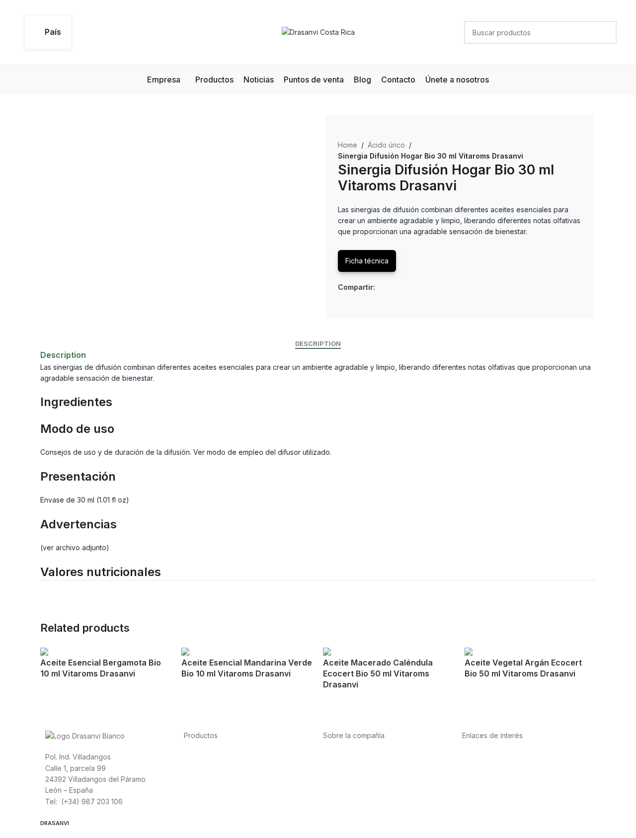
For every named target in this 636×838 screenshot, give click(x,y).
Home (347, 145)
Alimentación (204, 756)
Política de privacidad (497, 756)
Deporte (197, 767)
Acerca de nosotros (355, 756)
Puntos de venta (350, 778)
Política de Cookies (494, 789)
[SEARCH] (605, 32)
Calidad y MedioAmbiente (504, 801)
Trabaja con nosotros (358, 789)
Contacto (338, 801)
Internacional (344, 767)
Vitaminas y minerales (219, 789)
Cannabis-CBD (208, 801)
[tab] (318, 343)
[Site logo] (318, 31)
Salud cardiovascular (218, 778)
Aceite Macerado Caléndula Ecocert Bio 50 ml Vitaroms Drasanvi (378, 674)
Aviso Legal (480, 778)
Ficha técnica (367, 260)
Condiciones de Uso (495, 767)
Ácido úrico (386, 145)
